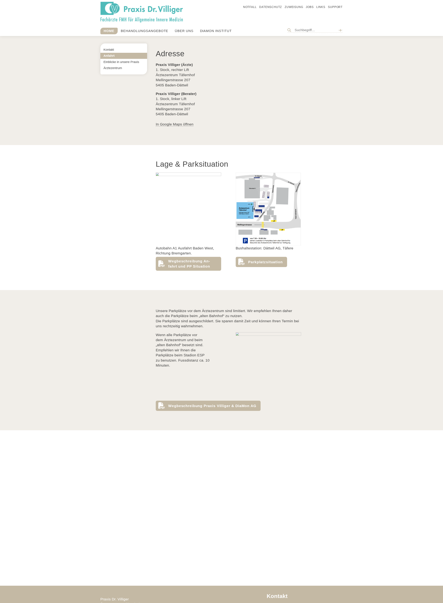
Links (320, 7)
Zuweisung (294, 7)
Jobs (310, 7)
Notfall (250, 7)
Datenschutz (270, 7)
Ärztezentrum (112, 68)
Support (335, 7)
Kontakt (108, 49)
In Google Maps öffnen (174, 124)
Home (109, 31)
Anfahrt (109, 55)
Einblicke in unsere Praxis (121, 62)
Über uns (184, 31)
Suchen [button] (341, 30)
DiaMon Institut (216, 31)
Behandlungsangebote (144, 31)
